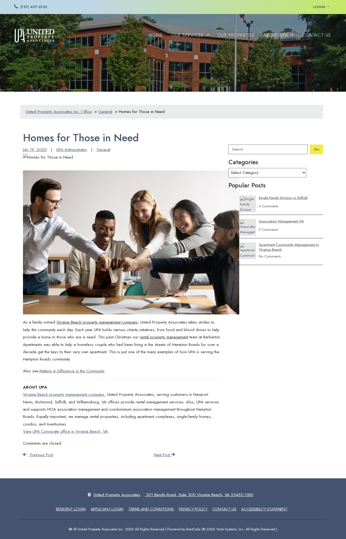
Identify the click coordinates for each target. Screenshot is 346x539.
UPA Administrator (71, 150)
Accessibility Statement (264, 509)
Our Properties (236, 35)
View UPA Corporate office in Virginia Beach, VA (65, 431)
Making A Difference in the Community (72, 371)
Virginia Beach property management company (63, 394)
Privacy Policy (193, 509)
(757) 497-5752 (33, 6)
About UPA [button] (276, 35)
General (103, 150)
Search (237, 149)
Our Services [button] (188, 35)
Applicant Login (107, 509)
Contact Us (316, 35)
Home (155, 35)
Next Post (162, 455)
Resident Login (71, 509)
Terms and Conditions (151, 509)
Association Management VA (281, 221)
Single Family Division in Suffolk (283, 197)
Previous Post (41, 455)
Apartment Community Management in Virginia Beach (289, 247)
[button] (321, 7)
